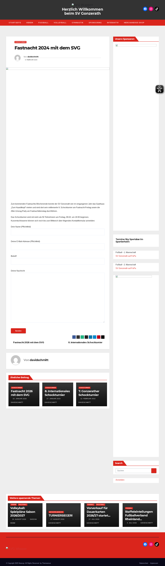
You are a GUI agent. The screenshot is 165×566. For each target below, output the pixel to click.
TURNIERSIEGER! (60, 515)
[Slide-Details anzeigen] (136, 134)
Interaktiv (113, 23)
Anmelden (120, 480)
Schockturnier (20, 42)
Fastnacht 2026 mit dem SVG (28, 342)
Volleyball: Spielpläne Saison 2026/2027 (22, 511)
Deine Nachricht (18, 271)
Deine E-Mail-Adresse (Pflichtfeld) (25, 241)
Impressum (154, 563)
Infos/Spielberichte (56, 512)
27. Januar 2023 (54, 399)
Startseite (15, 23)
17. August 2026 (57, 519)
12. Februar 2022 (88, 399)
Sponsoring (95, 23)
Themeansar (46, 563)
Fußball (43, 23)
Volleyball (60, 23)
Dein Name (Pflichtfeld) (21, 227)
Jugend (13, 504)
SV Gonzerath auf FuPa (126, 256)
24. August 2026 (19, 519)
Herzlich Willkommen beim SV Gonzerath (82, 11)
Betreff (13, 256)
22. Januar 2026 (20, 399)
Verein (29, 23)
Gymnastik (77, 23)
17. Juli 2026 (94, 519)
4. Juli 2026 (132, 523)
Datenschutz (143, 563)
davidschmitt (33, 57)
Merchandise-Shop (134, 23)
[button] (157, 23)
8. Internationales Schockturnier (85, 342)
